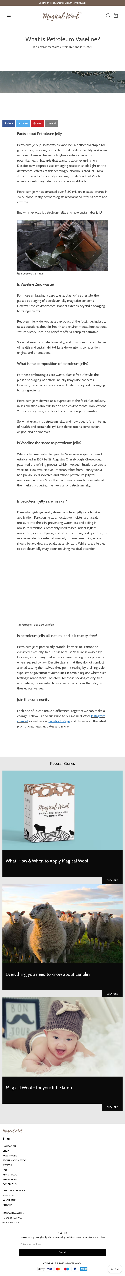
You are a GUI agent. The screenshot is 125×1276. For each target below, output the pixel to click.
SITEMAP (7, 1205)
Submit (62, 1252)
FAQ (5, 1169)
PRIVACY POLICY (10, 1222)
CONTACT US (10, 1184)
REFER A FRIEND (10, 1179)
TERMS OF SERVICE (12, 1217)
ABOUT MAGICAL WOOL (15, 1160)
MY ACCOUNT (10, 1195)
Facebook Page (59, 721)
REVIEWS (7, 1165)
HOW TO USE (10, 1155)
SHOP (6, 1150)
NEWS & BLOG (10, 1174)
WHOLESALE (9, 1200)
